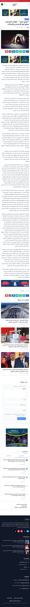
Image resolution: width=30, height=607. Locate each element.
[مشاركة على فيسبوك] (27, 51)
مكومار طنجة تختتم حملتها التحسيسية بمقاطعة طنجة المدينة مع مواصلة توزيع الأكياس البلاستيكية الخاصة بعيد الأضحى (14, 469)
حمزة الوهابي (15, 580)
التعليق (24, 388)
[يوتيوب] (18, 531)
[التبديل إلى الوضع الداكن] (2, 4)
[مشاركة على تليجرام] (17, 51)
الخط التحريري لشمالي (21, 504)
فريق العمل (24, 506)
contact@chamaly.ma (22, 564)
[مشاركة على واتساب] (20, 51)
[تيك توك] (15, 531)
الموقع (24, 410)
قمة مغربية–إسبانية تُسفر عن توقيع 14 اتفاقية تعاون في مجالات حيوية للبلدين (15, 495)
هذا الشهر (9, 455)
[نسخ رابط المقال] (10, 51)
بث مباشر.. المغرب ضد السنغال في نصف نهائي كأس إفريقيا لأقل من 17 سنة (14, 486)
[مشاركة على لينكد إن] (13, 51)
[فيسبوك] (27, 531)
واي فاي (22, 290)
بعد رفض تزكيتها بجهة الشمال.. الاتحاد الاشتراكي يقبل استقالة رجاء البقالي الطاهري (13, 551)
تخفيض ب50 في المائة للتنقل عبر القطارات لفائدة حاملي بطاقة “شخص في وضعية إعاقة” (14, 460)
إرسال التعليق (21, 418)
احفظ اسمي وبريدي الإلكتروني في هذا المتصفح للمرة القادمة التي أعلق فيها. (14, 415)
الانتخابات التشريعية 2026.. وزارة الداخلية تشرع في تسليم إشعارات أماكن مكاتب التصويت (13, 546)
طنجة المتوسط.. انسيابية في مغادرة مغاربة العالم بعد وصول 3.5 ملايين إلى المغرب (13, 541)
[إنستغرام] (21, 531)
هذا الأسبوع (21, 455)
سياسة (26, 19)
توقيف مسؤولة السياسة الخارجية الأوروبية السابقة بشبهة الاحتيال (14, 478)
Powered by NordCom (7, 603)
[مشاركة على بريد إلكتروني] (6, 51)
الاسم (24, 399)
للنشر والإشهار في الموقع (21, 507)
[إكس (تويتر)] (24, 531)
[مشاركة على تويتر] (23, 51)
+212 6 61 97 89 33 (23, 569)
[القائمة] (28, 4)
